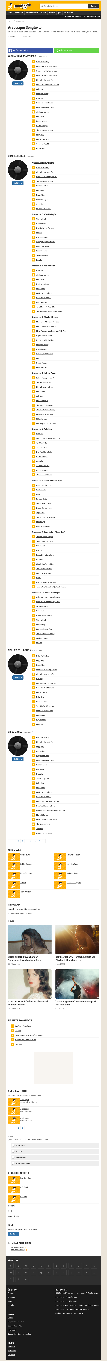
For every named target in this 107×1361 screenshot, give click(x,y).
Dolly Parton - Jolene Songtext (66, 1297)
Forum (10, 1318)
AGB (20, 1326)
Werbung (11, 1297)
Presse (10, 1293)
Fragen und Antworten (16, 1322)
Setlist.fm (11, 1355)
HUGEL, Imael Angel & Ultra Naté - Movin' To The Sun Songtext (78, 1293)
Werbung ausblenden (72, 17)
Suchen (93, 6)
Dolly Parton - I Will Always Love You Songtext (72, 1309)
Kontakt (11, 1305)
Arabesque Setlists (18, 1247)
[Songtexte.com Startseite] (20, 6)
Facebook (11, 1347)
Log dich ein (12, 909)
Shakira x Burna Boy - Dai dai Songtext (69, 1313)
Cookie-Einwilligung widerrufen (19, 1334)
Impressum (12, 1330)
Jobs (10, 1301)
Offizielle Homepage (18, 1250)
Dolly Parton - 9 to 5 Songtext (66, 1301)
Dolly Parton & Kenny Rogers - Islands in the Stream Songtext (77, 1305)
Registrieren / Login (92, 17)
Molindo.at (12, 1351)
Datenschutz (12, 1326)
